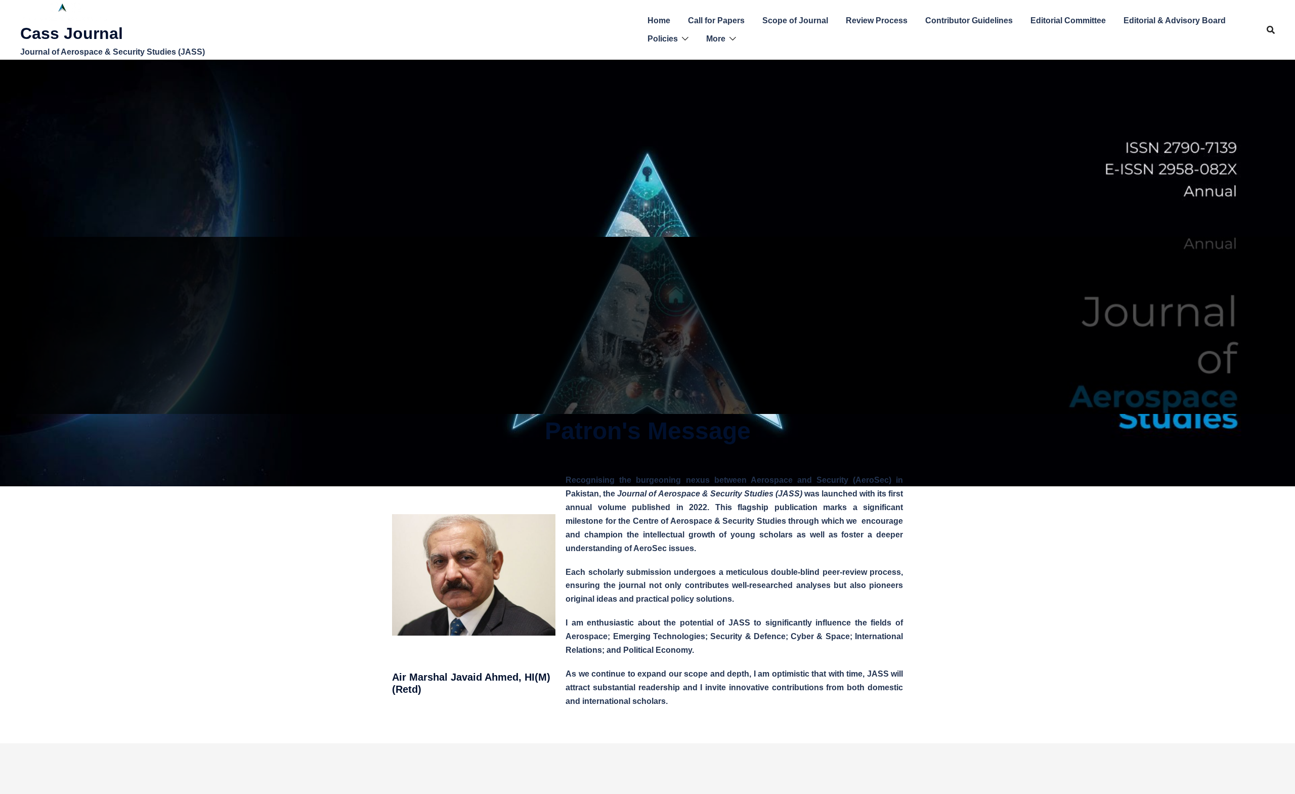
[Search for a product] (1271, 30)
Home (659, 20)
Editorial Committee (1068, 20)
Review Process (877, 20)
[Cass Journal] (65, 11)
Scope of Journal (795, 20)
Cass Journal (71, 33)
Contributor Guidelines (969, 20)
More (715, 38)
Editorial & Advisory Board (1175, 20)
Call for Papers (716, 20)
